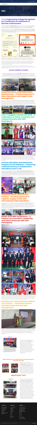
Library (11, 413)
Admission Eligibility (4, 407)
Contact (2, 411)
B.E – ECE (20, 414)
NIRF (18, 1)
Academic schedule (22, 407)
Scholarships (3, 410)
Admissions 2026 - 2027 (32, 1)
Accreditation (21, 1)
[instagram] (35, 423)
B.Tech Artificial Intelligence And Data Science (22, 411)
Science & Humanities (22, 418)
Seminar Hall (12, 416)
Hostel (11, 412)
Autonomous (25, 1)
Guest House (12, 411)
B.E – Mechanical (21, 417)
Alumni (11, 1)
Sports (11, 417)
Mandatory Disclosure (15, 1)
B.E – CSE (20, 413)
